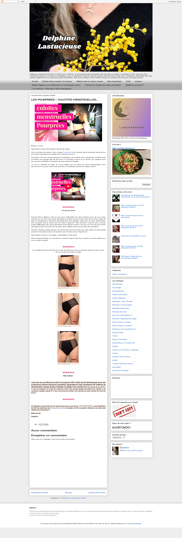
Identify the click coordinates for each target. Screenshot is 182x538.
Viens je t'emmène (119, 339)
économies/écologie (120, 370)
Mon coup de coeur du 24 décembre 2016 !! (132, 226)
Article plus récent (39, 493)
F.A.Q (128, 81)
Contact (138, 81)
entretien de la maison (121, 356)
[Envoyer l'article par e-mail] (35, 424)
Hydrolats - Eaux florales (122, 301)
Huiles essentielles (119, 294)
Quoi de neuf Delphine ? (122, 315)
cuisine (115, 353)
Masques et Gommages (122, 305)
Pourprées (67, 152)
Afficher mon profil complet (131, 450)
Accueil (35, 81)
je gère (115, 360)
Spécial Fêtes (117, 332)
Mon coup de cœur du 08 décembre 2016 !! (132, 247)
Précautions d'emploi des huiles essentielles (103, 85)
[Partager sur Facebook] (45, 424)
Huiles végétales (118, 298)
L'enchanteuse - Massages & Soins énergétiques (51, 89)
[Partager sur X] (43, 424)
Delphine (125, 447)
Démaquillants (118, 291)
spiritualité (116, 367)
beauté (115, 346)
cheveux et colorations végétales (125, 350)
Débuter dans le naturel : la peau (90, 81)
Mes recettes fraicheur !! (123, 148)
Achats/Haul (117, 284)
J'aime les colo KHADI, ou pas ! (133, 236)
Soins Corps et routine (121, 322)
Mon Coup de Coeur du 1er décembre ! (132, 216)
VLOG (114, 336)
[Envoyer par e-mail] (39, 424)
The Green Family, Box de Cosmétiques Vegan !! (131, 257)
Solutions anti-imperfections (124, 329)
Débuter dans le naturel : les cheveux (57, 81)
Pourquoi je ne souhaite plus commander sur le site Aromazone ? (136, 196)
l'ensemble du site (58, 408)
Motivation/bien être (120, 308)
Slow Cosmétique (114, 81)
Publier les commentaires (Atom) (73, 498)
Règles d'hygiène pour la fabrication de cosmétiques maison (56, 85)
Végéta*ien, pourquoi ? (134, 85)
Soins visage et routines (122, 325)
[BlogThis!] (41, 424)
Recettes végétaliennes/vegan (124, 318)
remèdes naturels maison (122, 363)
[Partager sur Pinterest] (47, 424)
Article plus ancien (97, 493)
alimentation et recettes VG (123, 343)
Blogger (138, 523)
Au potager (116, 287)
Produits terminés (119, 312)
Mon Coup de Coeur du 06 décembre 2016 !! (132, 206)
